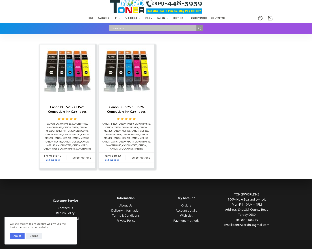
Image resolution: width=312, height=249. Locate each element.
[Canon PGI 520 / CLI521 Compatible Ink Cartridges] (67, 72)
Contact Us (65, 208)
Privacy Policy (125, 220)
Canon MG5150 (71, 134)
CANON (161, 18)
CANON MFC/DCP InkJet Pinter (126, 148)
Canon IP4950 (54, 127)
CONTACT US (218, 18)
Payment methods (186, 220)
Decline (34, 235)
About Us (125, 205)
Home (90, 18)
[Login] (260, 18)
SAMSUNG (103, 18)
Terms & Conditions (126, 215)
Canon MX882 (51, 148)
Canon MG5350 (80, 138)
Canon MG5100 (79, 130)
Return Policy (65, 213)
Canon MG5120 (54, 134)
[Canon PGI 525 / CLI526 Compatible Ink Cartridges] (126, 72)
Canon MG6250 (71, 141)
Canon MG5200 (139, 130)
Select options (81, 157)
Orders (186, 205)
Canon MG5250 (63, 138)
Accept (17, 235)
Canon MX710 (63, 145)
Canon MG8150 (139, 138)
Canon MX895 (83, 148)
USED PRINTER (199, 18)
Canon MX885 (67, 148)
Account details (186, 210)
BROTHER (178, 18)
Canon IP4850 (79, 123)
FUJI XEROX (131, 18)
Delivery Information (125, 210)
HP (115, 18)
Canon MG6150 (54, 141)
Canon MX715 (80, 145)
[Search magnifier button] (199, 28)
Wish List (186, 215)
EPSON (148, 18)
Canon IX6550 (71, 127)
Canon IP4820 (63, 123)
